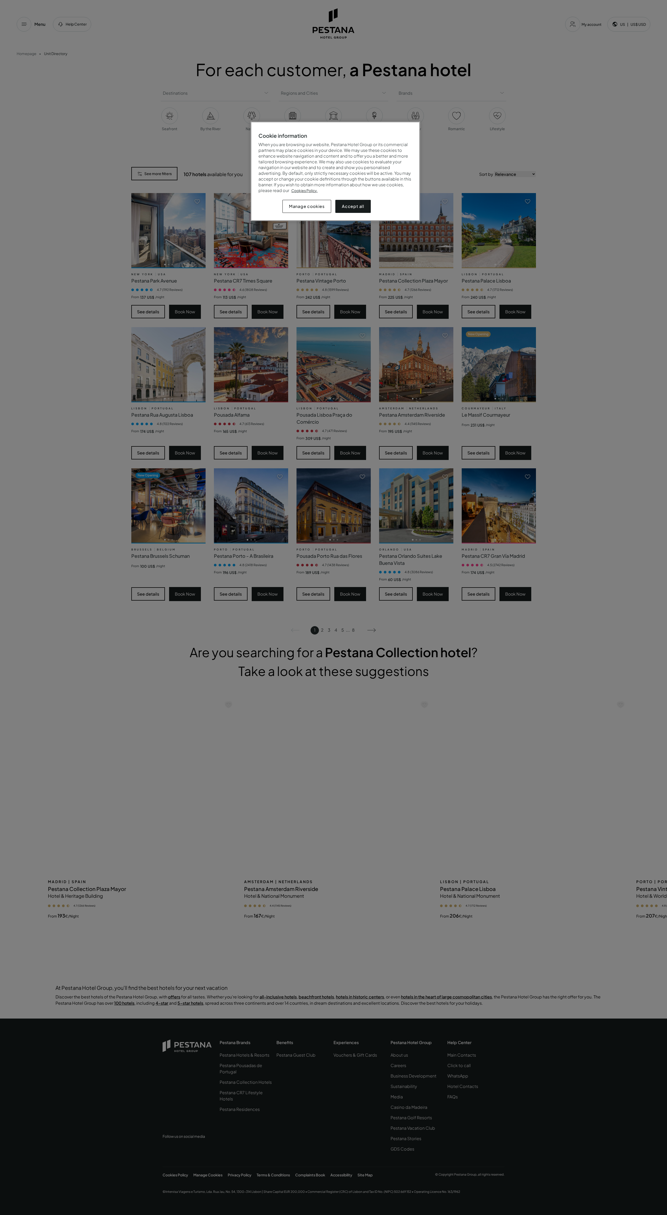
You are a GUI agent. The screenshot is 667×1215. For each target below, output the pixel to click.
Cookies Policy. (304, 190)
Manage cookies (307, 206)
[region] (335, 171)
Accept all (353, 206)
